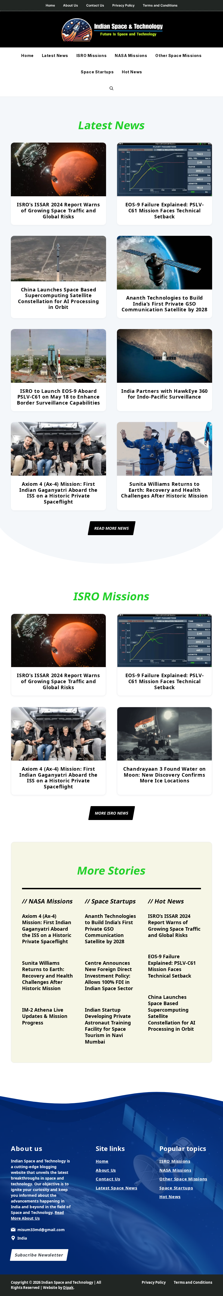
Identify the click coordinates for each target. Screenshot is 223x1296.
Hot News (132, 72)
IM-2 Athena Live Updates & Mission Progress (44, 1016)
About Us (70, 5)
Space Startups (97, 72)
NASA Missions (131, 55)
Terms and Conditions (160, 5)
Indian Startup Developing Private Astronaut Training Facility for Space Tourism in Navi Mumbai (108, 1025)
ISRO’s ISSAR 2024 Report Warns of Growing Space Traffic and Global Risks (58, 210)
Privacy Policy (123, 5)
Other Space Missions (178, 55)
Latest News (55, 55)
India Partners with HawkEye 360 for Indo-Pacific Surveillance (164, 394)
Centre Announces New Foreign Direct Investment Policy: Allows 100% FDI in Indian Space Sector (109, 976)
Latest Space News (116, 1187)
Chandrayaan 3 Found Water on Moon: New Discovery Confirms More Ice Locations (164, 774)
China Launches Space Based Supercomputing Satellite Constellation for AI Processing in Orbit (58, 298)
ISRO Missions (91, 55)
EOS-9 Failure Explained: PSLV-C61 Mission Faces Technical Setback (164, 210)
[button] (111, 88)
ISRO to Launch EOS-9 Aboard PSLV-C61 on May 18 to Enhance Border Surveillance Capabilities (58, 397)
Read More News (111, 528)
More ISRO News (111, 813)
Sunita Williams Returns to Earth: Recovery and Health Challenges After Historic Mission (164, 490)
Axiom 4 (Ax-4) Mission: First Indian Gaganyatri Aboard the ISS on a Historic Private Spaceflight (58, 493)
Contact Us (95, 5)
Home (50, 5)
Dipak (68, 1287)
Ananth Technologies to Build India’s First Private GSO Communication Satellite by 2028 (164, 303)
